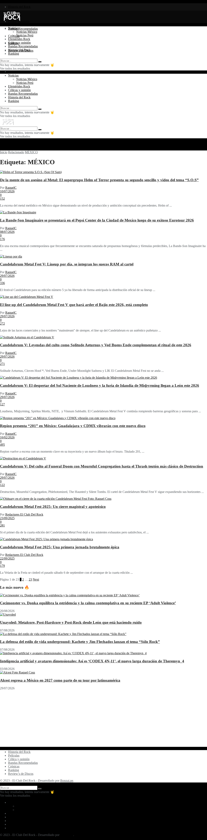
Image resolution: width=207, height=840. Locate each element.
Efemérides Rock (19, 39)
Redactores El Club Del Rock (24, 514)
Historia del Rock (19, 7)
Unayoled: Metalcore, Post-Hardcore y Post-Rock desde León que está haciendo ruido (71, 622)
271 (2, 364)
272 (2, 323)
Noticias (13, 28)
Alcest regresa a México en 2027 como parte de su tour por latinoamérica (60, 680)
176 (2, 239)
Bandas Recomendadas (23, 28)
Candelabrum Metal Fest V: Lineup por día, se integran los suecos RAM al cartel (66, 264)
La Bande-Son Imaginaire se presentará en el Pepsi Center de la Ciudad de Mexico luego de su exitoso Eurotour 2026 (97, 220)
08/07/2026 (7, 231)
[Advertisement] (103, 718)
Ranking (13, 53)
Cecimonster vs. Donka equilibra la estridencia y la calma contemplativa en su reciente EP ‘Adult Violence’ (88, 603)
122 (2, 485)
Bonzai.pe (66, 780)
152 (2, 198)
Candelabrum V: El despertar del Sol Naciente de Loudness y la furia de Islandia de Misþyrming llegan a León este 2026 (99, 385)
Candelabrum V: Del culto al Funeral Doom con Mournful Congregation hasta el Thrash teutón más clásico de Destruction (101, 466)
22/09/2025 (7, 558)
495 (2, 444)
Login (12, 71)
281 (2, 525)
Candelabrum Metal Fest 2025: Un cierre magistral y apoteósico (53, 506)
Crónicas (13, 766)
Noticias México (26, 31)
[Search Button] (39, 61)
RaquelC (11, 187)
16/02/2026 (7, 437)
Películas (13, 755)
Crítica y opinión (19, 759)
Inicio (3, 152)
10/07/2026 (7, 191)
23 (30, 579)
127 (2, 404)
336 (2, 283)
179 (2, 565)
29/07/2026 (7, 275)
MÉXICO (31, 152)
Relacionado (16, 152)
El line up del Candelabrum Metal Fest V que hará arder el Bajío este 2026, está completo (74, 305)
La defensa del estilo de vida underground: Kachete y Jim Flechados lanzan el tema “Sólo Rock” (80, 642)
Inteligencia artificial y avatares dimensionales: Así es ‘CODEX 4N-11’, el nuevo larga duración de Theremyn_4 (92, 661)
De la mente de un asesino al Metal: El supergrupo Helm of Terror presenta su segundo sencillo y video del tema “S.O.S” (99, 180)
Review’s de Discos (20, 773)
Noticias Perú (24, 35)
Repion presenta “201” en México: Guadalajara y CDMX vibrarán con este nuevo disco (73, 426)
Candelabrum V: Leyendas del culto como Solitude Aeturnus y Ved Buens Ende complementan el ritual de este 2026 (95, 345)
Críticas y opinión (19, 42)
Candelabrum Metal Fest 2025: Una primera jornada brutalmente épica (59, 547)
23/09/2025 (7, 518)
